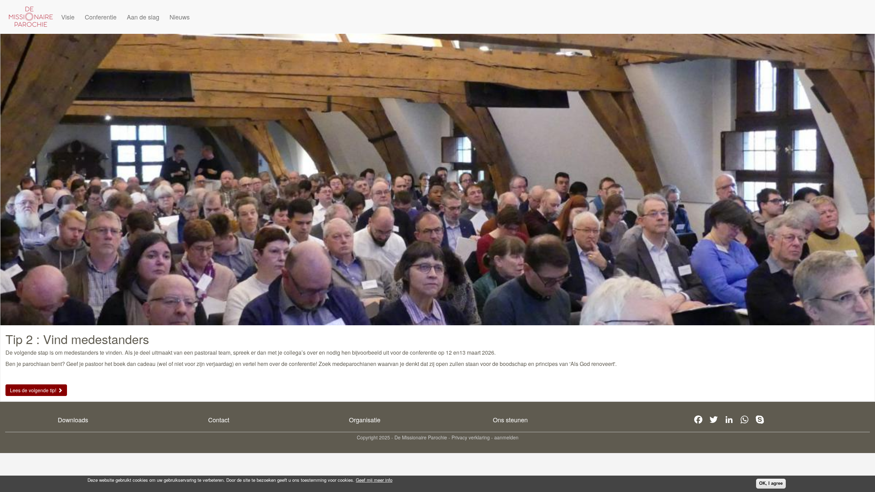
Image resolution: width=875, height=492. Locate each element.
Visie (68, 16)
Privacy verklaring (471, 437)
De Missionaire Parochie (420, 437)
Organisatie (364, 419)
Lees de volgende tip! (34, 390)
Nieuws (180, 16)
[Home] (30, 16)
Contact (218, 419)
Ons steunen (510, 419)
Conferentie (101, 16)
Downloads (73, 419)
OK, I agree (771, 483)
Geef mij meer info (374, 480)
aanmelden (506, 437)
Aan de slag (143, 16)
